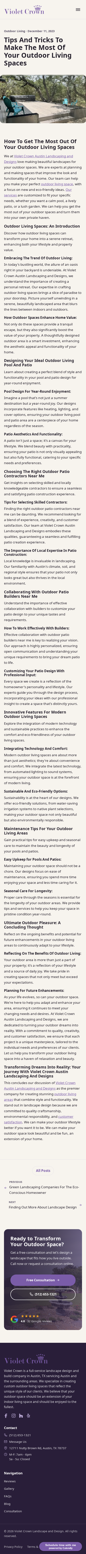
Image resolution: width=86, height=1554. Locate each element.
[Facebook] (6, 1416)
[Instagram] (14, 1416)
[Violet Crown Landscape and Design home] (24, 9)
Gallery (9, 1489)
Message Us (17, 1442)
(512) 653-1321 (46, 1294)
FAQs (7, 1496)
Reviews (10, 1481)
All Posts (43, 1170)
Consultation (13, 1511)
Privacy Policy (13, 1547)
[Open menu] (78, 10)
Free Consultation (40, 1280)
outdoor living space (57, 184)
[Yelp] (29, 1416)
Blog (7, 1504)
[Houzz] (21, 1416)
